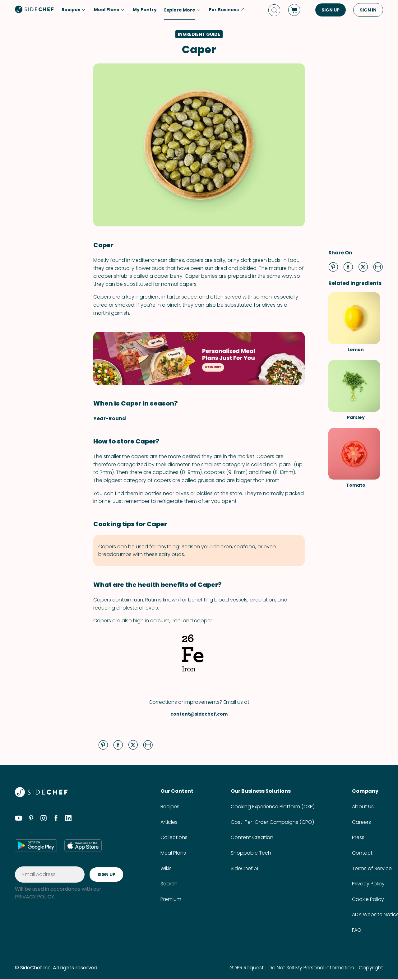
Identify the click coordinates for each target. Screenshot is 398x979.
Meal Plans (173, 852)
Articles (169, 822)
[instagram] (43, 819)
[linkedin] (68, 819)
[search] (274, 10)
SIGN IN (368, 10)
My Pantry (145, 10)
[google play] (36, 845)
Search (169, 883)
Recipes (169, 806)
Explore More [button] (179, 10)
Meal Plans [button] (106, 10)
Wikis (166, 868)
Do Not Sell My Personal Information (311, 967)
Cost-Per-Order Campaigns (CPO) (272, 822)
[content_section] (199, 358)
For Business (224, 10)
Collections (173, 837)
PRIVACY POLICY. (35, 896)
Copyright (371, 967)
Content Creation (252, 837)
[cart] (294, 10)
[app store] (83, 845)
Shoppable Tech (251, 852)
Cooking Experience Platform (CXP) (273, 806)
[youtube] (18, 819)
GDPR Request (246, 967)
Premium (170, 899)
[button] (333, 267)
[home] (34, 9)
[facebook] (56, 819)
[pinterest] (31, 819)
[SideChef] (41, 795)
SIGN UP (331, 10)
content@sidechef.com (199, 714)
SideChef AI (244, 868)
